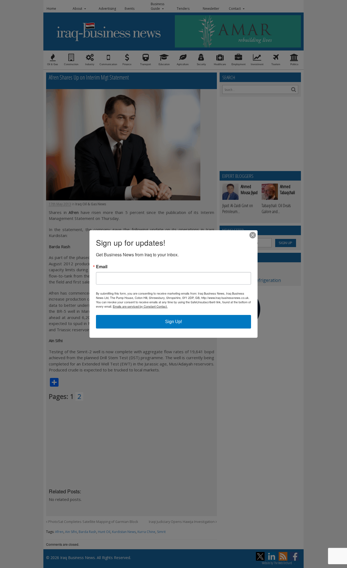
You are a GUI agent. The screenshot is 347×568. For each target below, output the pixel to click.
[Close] (252, 235)
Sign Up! (173, 321)
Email (101, 266)
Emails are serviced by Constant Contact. (140, 306)
